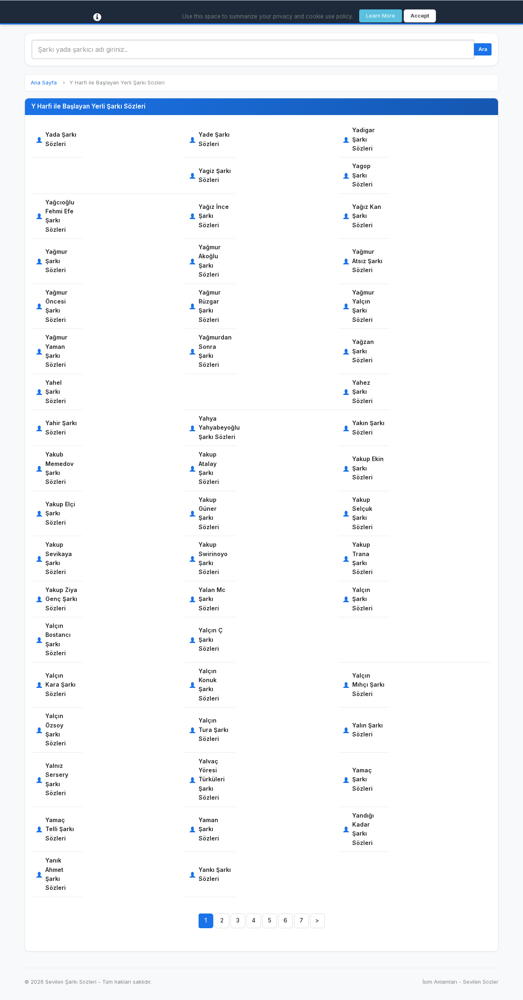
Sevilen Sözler (480, 982)
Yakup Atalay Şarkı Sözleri (209, 468)
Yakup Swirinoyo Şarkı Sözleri (213, 558)
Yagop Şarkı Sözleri (362, 175)
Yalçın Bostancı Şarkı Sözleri (58, 639)
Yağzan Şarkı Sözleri (363, 351)
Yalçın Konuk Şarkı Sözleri (209, 684)
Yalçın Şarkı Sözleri (362, 599)
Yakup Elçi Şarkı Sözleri (60, 513)
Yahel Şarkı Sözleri (55, 391)
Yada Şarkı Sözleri (60, 139)
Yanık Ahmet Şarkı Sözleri (55, 874)
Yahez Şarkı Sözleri (362, 391)
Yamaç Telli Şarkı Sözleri (59, 829)
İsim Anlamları (439, 982)
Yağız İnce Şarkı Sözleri (214, 215)
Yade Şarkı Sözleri (214, 139)
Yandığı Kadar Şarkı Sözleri (363, 829)
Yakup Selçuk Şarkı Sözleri (362, 513)
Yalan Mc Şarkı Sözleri (212, 599)
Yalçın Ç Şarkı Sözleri (211, 639)
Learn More (380, 16)
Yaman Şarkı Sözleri (209, 829)
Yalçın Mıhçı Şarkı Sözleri (368, 684)
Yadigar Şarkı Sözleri (363, 139)
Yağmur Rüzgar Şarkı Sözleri (210, 306)
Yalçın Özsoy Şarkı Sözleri (55, 729)
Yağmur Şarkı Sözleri (56, 260)
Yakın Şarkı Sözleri (368, 427)
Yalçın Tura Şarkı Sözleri (213, 729)
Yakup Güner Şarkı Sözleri (209, 513)
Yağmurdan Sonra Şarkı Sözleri (215, 351)
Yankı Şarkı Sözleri (215, 874)
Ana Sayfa (44, 83)
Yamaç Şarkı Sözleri (362, 779)
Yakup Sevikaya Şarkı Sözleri (58, 558)
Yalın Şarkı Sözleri (367, 730)
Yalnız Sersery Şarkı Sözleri (56, 779)
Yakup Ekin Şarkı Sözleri (368, 468)
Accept (420, 16)
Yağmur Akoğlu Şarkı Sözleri (210, 261)
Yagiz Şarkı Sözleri (215, 175)
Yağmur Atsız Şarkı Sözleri (367, 260)
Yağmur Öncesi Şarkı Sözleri (56, 306)
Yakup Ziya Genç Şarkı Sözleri (61, 599)
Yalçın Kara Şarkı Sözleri (60, 684)
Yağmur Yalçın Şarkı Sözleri (363, 306)
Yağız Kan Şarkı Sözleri (366, 215)
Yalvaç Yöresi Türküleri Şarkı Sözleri (212, 779)
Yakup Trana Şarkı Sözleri (362, 558)
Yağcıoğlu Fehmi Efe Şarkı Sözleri (59, 216)
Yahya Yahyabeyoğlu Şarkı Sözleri (219, 427)
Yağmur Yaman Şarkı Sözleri (56, 351)
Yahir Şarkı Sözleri (61, 427)
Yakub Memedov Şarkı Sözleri (59, 468)
